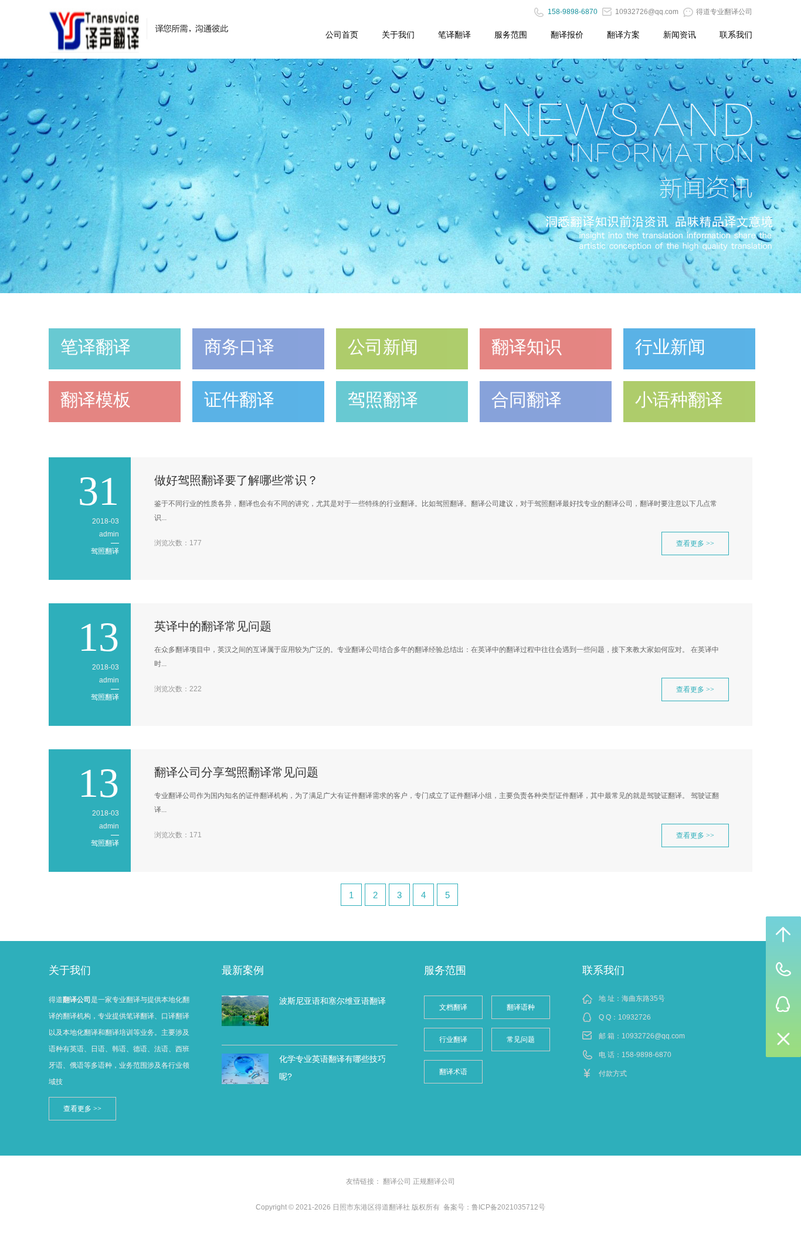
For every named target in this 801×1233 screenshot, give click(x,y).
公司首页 (341, 34)
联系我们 (735, 34)
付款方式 (613, 1073)
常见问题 (521, 1039)
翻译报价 (567, 34)
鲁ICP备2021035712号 (508, 1207)
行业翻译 (453, 1039)
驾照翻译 (105, 551)
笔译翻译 (454, 34)
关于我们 (398, 34)
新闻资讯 (679, 34)
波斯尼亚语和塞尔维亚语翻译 (332, 1001)
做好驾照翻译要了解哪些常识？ (236, 480)
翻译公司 (397, 1181)
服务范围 (510, 34)
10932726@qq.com (653, 1036)
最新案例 (243, 970)
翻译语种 (521, 1007)
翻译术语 (453, 1072)
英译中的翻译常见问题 (212, 626)
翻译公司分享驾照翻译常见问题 (236, 772)
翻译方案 (623, 34)
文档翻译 (453, 1007)
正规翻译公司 (434, 1181)
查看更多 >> (695, 543)
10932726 (634, 1017)
